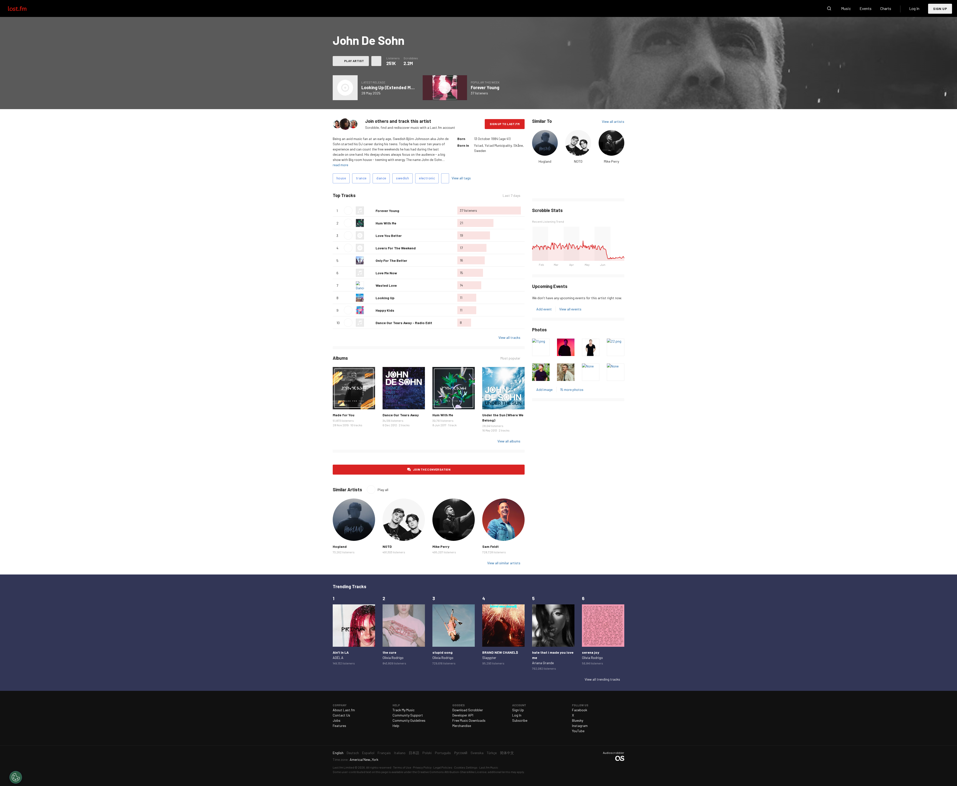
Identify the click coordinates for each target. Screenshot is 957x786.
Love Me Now (386, 273)
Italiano (399, 753)
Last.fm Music (488, 767)
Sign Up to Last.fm (505, 124)
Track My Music (403, 710)
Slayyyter (489, 657)
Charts (885, 8)
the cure (389, 652)
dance (381, 178)
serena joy (590, 652)
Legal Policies (442, 767)
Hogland (545, 161)
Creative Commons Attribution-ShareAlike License (451, 772)
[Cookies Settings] (15, 777)
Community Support (408, 715)
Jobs (336, 720)
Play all (376, 195)
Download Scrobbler (467, 710)
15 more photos (571, 389)
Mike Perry (611, 161)
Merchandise (461, 725)
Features (339, 725)
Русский (460, 753)
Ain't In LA (341, 652)
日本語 (414, 753)
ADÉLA (338, 657)
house (341, 178)
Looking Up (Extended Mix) (388, 87)
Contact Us (341, 715)
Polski (427, 753)
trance (361, 178)
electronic (427, 178)
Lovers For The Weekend (396, 248)
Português (443, 753)
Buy (340, 402)
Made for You (343, 415)
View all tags (461, 178)
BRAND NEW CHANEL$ (500, 652)
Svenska (477, 753)
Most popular (510, 358)
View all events (570, 309)
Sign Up (940, 8)
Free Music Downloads (468, 720)
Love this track (370, 210)
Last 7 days (511, 195)
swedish (402, 178)
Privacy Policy (422, 767)
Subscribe (519, 720)
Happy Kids (385, 310)
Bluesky (577, 720)
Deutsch (353, 753)
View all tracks (509, 337)
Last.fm (23, 8)
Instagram (580, 725)
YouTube (578, 731)
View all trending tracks (602, 679)
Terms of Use (402, 767)
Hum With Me (386, 223)
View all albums (508, 441)
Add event (544, 309)
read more (340, 165)
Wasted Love (386, 285)
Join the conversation (431, 469)
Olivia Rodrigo (393, 657)
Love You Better (389, 235)
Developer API (462, 715)
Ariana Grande (543, 663)
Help (396, 725)
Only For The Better (391, 260)
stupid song (442, 652)
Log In (914, 8)
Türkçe (492, 753)
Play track (348, 210)
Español (368, 753)
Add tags (445, 178)
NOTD (578, 161)
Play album (345, 88)
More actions (376, 61)
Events (866, 8)
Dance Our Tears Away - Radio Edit (404, 323)
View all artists (613, 121)
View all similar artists (503, 563)
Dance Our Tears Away (401, 415)
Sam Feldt (490, 546)
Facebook (579, 710)
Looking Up (385, 298)
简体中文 (507, 753)
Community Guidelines (409, 720)
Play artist (354, 61)
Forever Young (485, 87)
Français (384, 753)
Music (846, 8)
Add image (544, 389)
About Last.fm (344, 710)
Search (829, 8)
